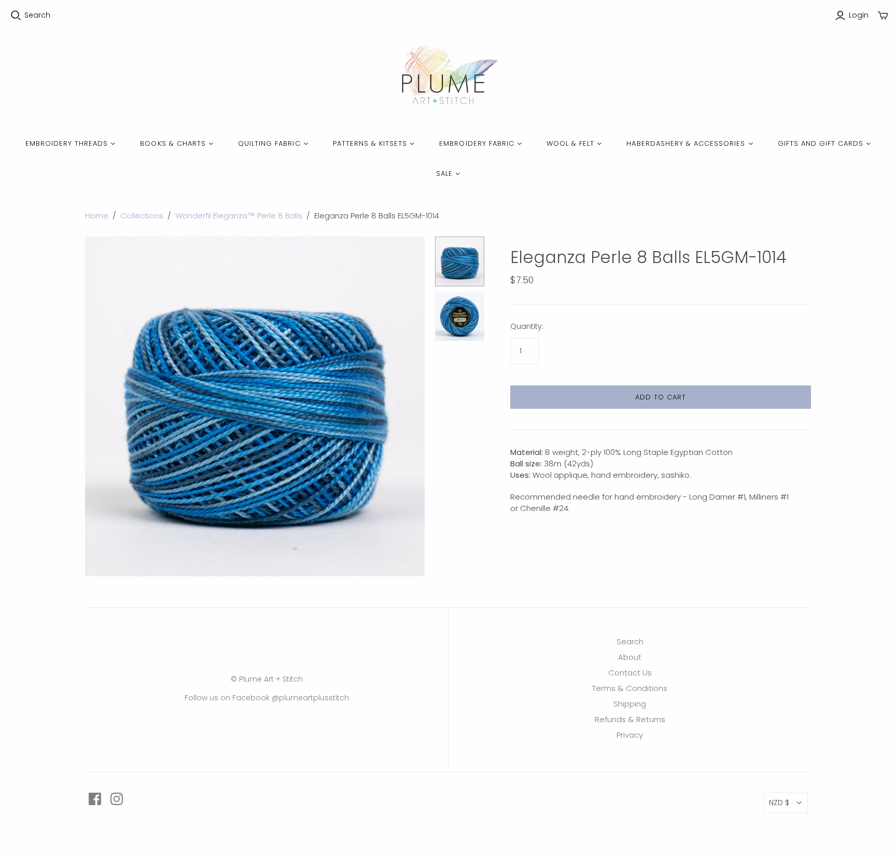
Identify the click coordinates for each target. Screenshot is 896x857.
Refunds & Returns (630, 719)
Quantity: (526, 326)
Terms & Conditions (629, 688)
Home (96, 215)
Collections (141, 215)
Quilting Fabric (269, 143)
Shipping (629, 703)
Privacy (630, 734)
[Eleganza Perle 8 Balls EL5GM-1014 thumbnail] (460, 261)
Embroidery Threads (66, 143)
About (629, 657)
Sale (444, 173)
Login (859, 15)
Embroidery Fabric (476, 143)
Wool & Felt (570, 143)
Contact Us (630, 672)
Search (37, 15)
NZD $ (779, 802)
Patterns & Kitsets (370, 143)
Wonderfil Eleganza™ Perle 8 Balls (238, 215)
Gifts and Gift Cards (821, 143)
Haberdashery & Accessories (685, 143)
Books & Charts (173, 143)
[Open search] (16, 15)
